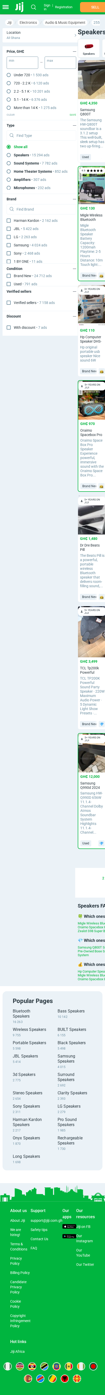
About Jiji (17, 1220)
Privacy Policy (16, 1261)
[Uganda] (32, 1366)
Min (11, 60)
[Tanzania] (44, 1366)
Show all (21, 147)
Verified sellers (34, 302)
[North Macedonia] (77, 1379)
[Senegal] (69, 1366)
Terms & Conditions (18, 1246)
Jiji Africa (17, 1351)
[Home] (21, 7)
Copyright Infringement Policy (20, 1321)
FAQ (34, 1248)
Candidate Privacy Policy (18, 1287)
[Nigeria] (8, 1366)
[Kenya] (20, 1366)
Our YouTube (83, 1252)
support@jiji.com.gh (46, 1220)
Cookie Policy (15, 1304)
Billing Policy (20, 1273)
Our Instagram (84, 1238)
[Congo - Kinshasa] (40, 1379)
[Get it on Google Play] (69, 1237)
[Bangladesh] (93, 1366)
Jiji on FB (83, 1227)
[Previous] (79, 878)
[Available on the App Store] (69, 1227)
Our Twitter (85, 1264)
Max (50, 60)
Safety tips (39, 1230)
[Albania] (65, 1379)
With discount (30, 327)
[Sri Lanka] (28, 1379)
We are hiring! (15, 1232)
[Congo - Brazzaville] (52, 1379)
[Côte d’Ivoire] (81, 1366)
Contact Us (39, 1239)
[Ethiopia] (56, 1366)
